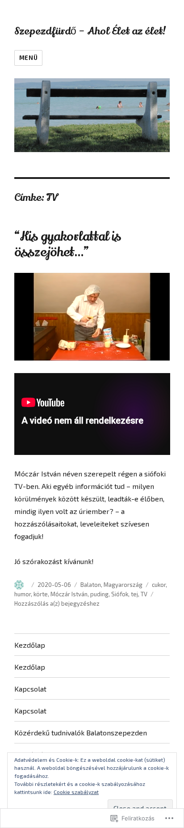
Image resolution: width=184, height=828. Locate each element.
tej (134, 594)
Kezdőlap (29, 645)
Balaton (90, 584)
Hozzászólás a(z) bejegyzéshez (57, 603)
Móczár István (69, 594)
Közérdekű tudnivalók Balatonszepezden (80, 732)
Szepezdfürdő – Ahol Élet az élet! (90, 31)
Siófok (119, 594)
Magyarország (123, 584)
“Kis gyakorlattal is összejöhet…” (67, 244)
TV (144, 594)
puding (99, 594)
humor (22, 594)
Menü (28, 57)
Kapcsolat (30, 688)
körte (40, 594)
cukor (159, 584)
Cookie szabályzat (76, 792)
